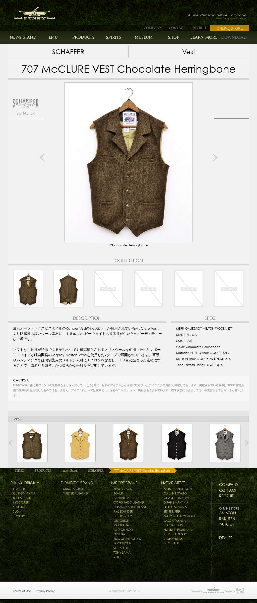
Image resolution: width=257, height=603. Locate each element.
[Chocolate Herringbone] (28, 288)
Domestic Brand (77, 483)
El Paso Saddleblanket (131, 507)
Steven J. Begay (175, 534)
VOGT (117, 557)
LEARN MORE (203, 37)
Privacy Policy (44, 591)
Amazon (227, 513)
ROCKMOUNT (123, 543)
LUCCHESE (120, 521)
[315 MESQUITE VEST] (32, 443)
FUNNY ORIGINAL (26, 483)
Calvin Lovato (175, 493)
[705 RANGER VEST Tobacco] (128, 443)
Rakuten (227, 519)
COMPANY (152, 28)
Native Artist (173, 483)
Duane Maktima (176, 502)
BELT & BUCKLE (23, 498)
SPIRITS (113, 37)
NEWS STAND (23, 37)
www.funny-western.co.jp (231, 18)
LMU (53, 37)
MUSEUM (144, 37)
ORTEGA (119, 534)
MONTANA (121, 525)
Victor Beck (173, 539)
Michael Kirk (174, 525)
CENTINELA (121, 498)
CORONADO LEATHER (129, 502)
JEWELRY (19, 516)
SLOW (17, 511)
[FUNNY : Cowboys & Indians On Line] (25, 11)
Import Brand (69, 470)
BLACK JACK (122, 489)
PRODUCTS (83, 37)
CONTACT (177, 28)
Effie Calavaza (175, 507)
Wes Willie (171, 543)
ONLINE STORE (230, 28)
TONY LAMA (122, 552)
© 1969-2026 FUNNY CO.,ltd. (125, 591)
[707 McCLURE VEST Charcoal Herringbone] (225, 443)
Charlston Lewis (177, 498)
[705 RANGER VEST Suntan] (80, 443)
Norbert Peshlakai (178, 530)
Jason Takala (175, 521)
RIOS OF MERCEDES (127, 539)
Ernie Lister (172, 511)
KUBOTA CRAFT (74, 489)
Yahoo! (226, 524)
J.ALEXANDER (123, 511)
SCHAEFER (68, 52)
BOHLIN (118, 493)
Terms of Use (22, 591)
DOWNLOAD (234, 37)
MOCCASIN (21, 502)
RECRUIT (200, 28)
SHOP (173, 37)
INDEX (19, 470)
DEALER (226, 538)
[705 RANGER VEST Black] (177, 443)
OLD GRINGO (123, 530)
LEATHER (19, 489)
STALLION (20, 507)
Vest (188, 52)
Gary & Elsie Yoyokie (180, 516)
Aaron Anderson (178, 489)
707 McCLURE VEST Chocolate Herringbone (142, 470)
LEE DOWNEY (122, 516)
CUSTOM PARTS (24, 493)
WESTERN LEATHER (76, 493)
